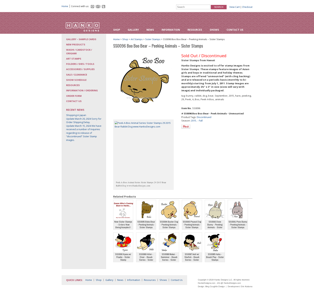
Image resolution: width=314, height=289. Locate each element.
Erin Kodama (246, 286)
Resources (195, 29)
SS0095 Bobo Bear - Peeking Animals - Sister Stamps (146, 224)
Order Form (74, 95)
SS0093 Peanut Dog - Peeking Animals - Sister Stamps (192, 224)
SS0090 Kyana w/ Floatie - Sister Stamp (123, 257)
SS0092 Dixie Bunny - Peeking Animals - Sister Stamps (214, 224)
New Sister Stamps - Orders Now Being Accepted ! (123, 224)
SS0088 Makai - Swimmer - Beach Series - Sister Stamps (169, 257)
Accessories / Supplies (80, 69)
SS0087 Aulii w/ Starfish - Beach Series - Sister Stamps (191, 257)
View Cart (234, 7)
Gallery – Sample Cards (81, 39)
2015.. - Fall (197, 120)
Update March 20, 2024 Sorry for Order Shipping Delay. (83, 120)
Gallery (133, 29)
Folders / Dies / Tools (80, 64)
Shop (116, 29)
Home (65, 6)
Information (171, 29)
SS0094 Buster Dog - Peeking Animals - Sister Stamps (169, 224)
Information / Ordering (82, 90)
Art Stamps (73, 58)
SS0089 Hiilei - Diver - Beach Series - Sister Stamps (146, 257)
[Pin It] (185, 126)
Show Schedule (76, 80)
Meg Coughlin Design (215, 286)
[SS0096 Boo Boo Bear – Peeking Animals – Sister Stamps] (143, 80)
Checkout (247, 7)
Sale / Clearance (76, 74)
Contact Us (235, 29)
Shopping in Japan (76, 115)
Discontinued (204, 117)
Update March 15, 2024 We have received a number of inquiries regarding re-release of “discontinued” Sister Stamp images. (83, 133)
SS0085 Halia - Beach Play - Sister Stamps (215, 257)
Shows (214, 29)
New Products (75, 44)
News (150, 29)
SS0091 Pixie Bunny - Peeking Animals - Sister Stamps (238, 224)
